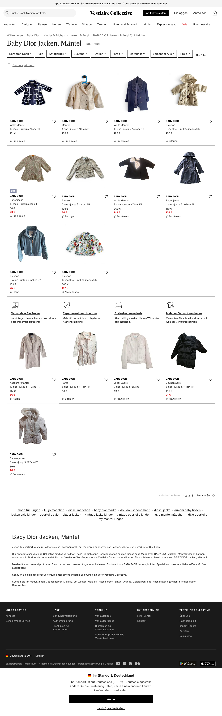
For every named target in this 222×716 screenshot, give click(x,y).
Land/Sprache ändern (111, 708)
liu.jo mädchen (54, 510)
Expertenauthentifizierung (80, 313)
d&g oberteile (197, 514)
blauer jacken (71, 514)
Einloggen (181, 13)
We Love (71, 24)
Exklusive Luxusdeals (128, 313)
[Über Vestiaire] (213, 24)
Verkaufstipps (103, 616)
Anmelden (200, 13)
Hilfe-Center (144, 616)
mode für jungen (29, 510)
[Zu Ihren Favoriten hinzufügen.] (54, 121)
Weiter (111, 699)
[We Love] (79, 24)
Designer (27, 24)
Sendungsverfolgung (65, 616)
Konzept (10, 616)
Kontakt (141, 621)
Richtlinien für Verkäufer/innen (104, 627)
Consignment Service (18, 621)
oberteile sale (49, 514)
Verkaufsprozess (104, 621)
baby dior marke (105, 510)
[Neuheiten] (19, 24)
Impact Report (188, 626)
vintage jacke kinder (99, 514)
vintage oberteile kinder (133, 514)
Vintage (87, 24)
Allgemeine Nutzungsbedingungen (57, 663)
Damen (42, 24)
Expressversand (166, 24)
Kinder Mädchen (54, 35)
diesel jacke (162, 510)
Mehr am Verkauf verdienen (184, 313)
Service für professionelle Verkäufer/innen (109, 636)
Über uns (185, 616)
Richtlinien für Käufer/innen (61, 627)
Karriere (184, 631)
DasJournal (186, 636)
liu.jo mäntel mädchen (169, 514)
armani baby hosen (187, 510)
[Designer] (35, 24)
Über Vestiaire (201, 24)
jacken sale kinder (23, 514)
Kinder (147, 24)
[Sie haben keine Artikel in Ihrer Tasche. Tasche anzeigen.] (214, 13)
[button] (214, 13)
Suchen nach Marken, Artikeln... (29, 13)
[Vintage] (94, 24)
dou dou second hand (135, 510)
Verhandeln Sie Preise (25, 313)
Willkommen (15, 35)
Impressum (30, 663)
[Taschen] (110, 24)
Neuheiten (9, 24)
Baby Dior (33, 35)
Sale (184, 24)
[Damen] (49, 24)
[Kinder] (154, 24)
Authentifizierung (63, 621)
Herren (56, 24)
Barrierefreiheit (14, 663)
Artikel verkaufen (156, 13)
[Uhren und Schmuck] (140, 24)
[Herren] (63, 24)
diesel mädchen (79, 510)
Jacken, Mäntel (79, 35)
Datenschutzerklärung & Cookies (95, 663)
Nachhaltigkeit (188, 621)
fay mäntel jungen (111, 519)
